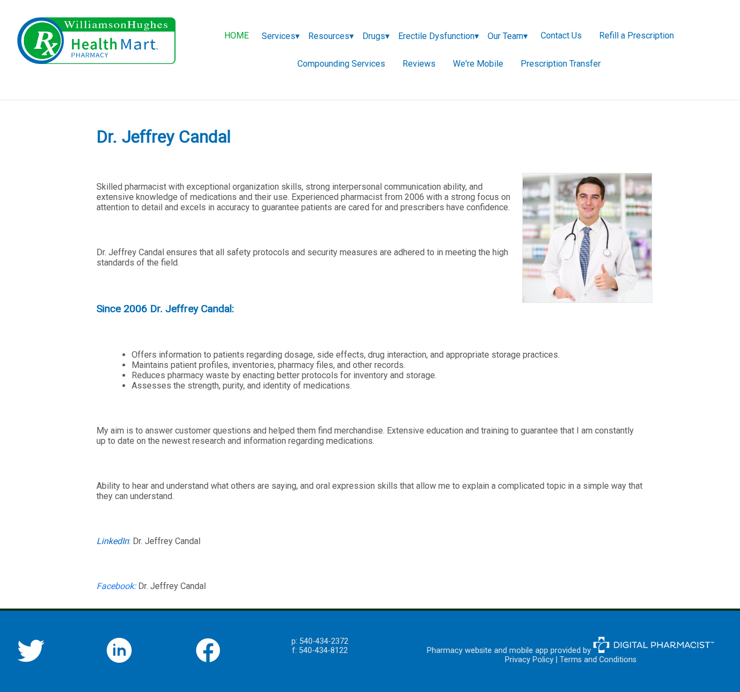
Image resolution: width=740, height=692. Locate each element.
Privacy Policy (529, 659)
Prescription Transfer (561, 64)
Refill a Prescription (636, 35)
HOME (236, 35)
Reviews (419, 64)
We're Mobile (478, 64)
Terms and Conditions (598, 659)
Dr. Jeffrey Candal (166, 541)
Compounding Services (341, 64)
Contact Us (561, 35)
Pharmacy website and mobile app (487, 650)
